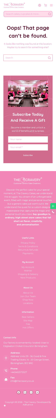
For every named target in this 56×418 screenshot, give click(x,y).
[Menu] (51, 5)
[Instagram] (31, 392)
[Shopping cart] (45, 5)
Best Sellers (28, 317)
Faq (28, 324)
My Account (28, 267)
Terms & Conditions (28, 246)
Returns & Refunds (28, 250)
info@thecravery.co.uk (22, 381)
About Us (28, 293)
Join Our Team (28, 296)
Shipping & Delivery (28, 274)
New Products (28, 277)
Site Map (27, 320)
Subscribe (28, 155)
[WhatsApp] (53, 206)
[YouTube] (37, 392)
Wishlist (28, 270)
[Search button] (49, 14)
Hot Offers (28, 327)
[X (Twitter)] (25, 392)
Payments (28, 253)
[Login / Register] (39, 5)
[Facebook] (19, 392)
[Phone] (53, 212)
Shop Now (28, 300)
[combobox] (25, 14)
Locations (28, 303)
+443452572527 (19, 372)
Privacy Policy (28, 243)
